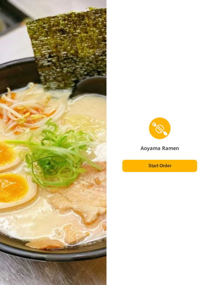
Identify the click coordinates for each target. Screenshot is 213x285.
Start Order (159, 165)
